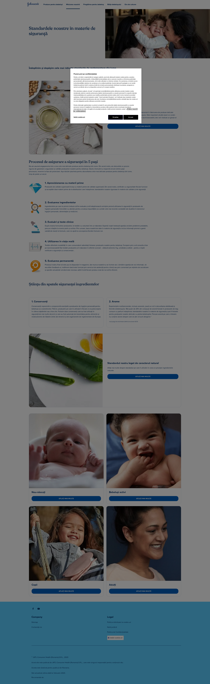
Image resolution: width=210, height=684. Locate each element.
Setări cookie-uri (79, 117)
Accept (130, 117)
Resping (115, 117)
